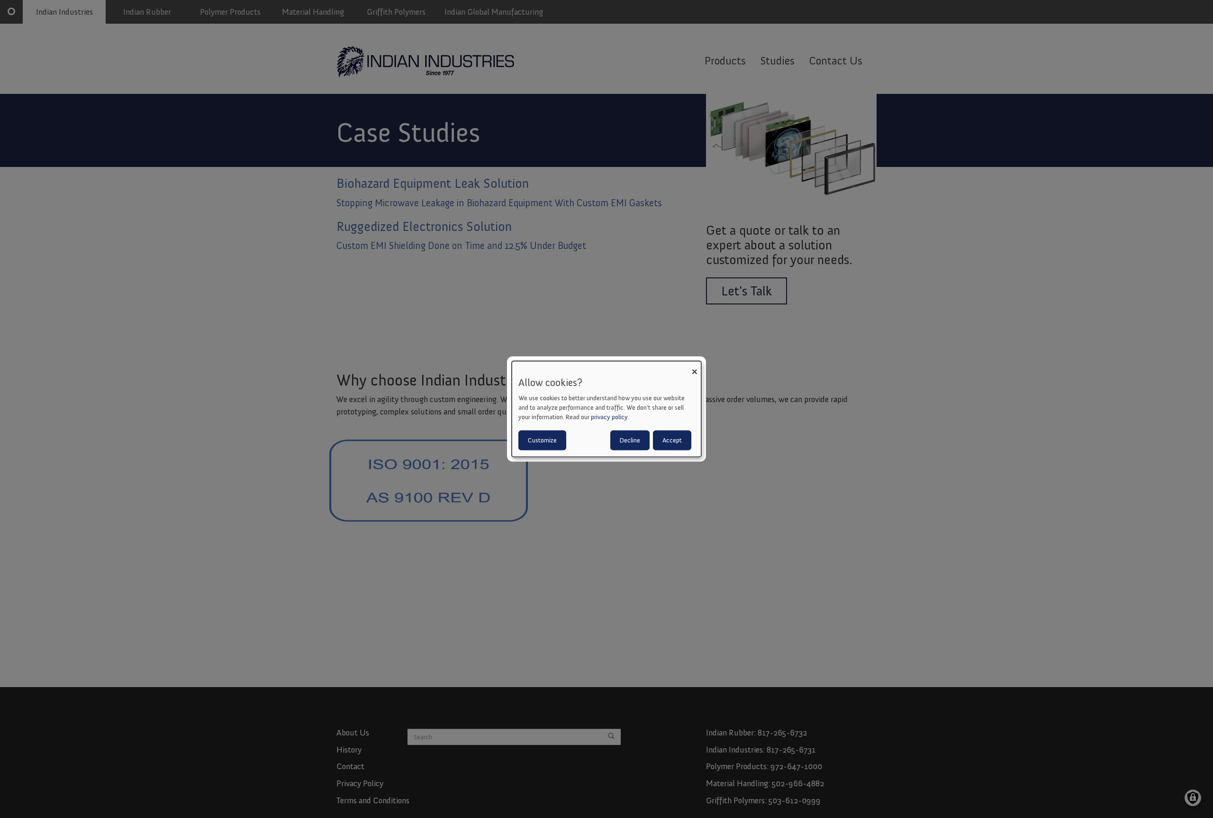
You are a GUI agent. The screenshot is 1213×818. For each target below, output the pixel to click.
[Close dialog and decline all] (694, 367)
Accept (672, 440)
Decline (630, 440)
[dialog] (606, 409)
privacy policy (609, 417)
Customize (542, 440)
